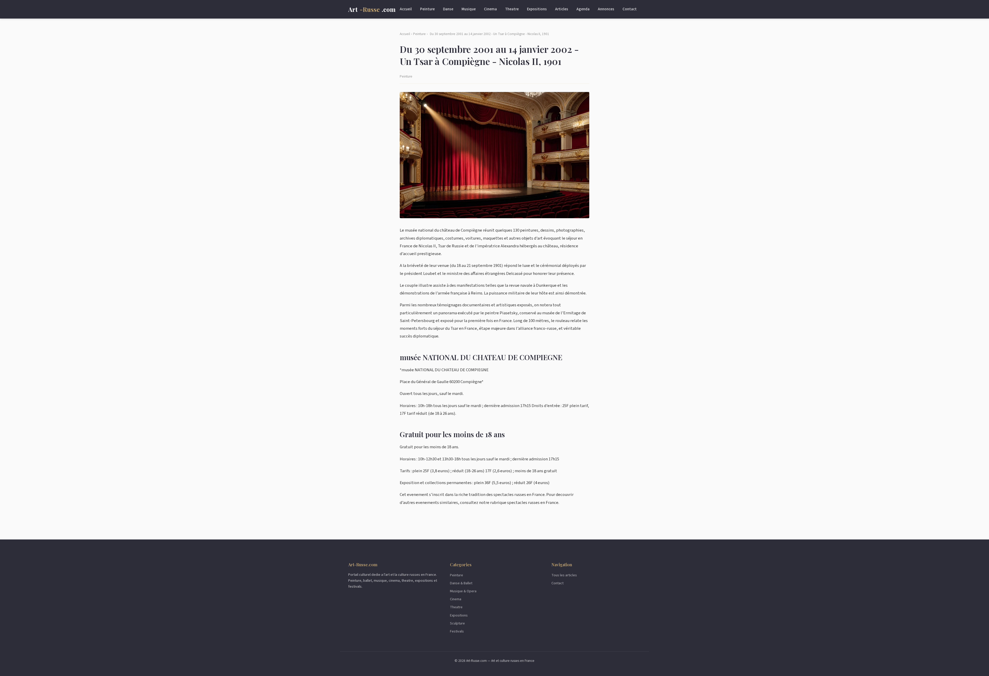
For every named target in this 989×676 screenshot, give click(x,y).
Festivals (457, 631)
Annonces (606, 9)
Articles (561, 9)
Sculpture (457, 623)
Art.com (372, 9)
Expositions (537, 9)
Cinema (490, 9)
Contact (630, 9)
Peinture (427, 9)
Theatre (512, 9)
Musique (469, 9)
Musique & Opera (463, 591)
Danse (448, 9)
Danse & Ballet (461, 583)
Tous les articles (564, 575)
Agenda (583, 9)
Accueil (406, 9)
